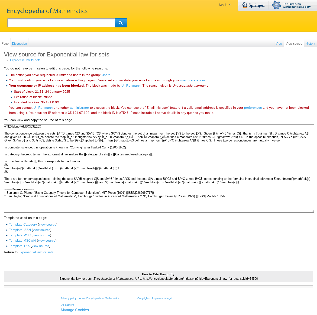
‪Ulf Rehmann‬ (131, 85)
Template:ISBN (20, 230)
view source (47, 224)
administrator (79, 107)
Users (106, 75)
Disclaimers (67, 304)
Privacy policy (69, 298)
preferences (253, 107)
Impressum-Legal (162, 298)
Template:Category (23, 224)
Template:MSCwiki (22, 240)
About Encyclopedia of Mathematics (99, 298)
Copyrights (143, 298)
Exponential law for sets (25, 60)
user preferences (192, 80)
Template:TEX (19, 246)
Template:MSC (20, 235)
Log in (223, 4)
